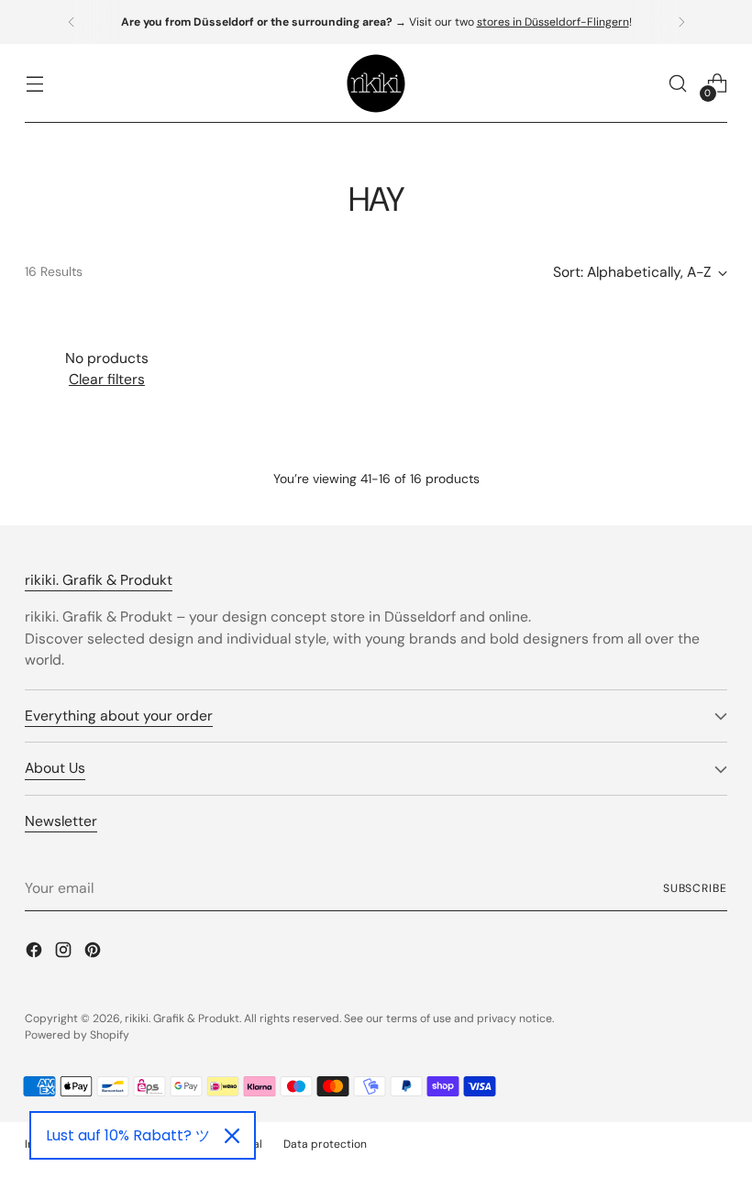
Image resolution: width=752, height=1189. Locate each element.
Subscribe (695, 888)
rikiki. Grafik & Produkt (182, 1018)
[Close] (232, 1135)
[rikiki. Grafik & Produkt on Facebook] (36, 953)
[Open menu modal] (34, 84)
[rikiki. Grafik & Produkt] (376, 83)
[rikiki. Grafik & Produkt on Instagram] (65, 953)
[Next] (681, 22)
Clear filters (107, 379)
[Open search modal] (678, 84)
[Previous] (71, 22)
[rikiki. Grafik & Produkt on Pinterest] (94, 953)
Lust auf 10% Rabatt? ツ (128, 1135)
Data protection (325, 1144)
